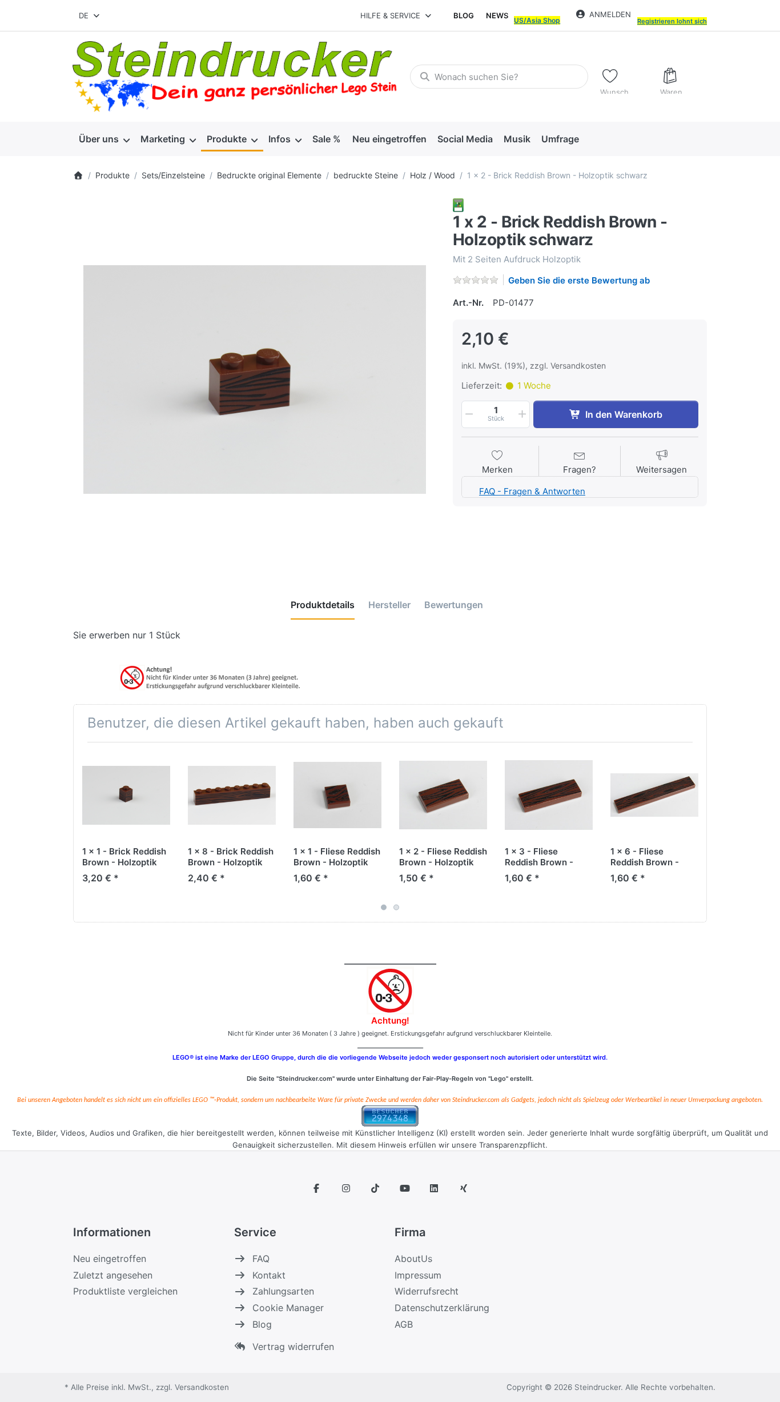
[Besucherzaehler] (390, 1114)
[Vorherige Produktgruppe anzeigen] (86, 832)
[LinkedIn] (434, 1188)
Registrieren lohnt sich (672, 21)
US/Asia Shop (537, 20)
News (497, 15)
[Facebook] (316, 1188)
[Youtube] (404, 1188)
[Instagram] (346, 1188)
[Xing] (463, 1188)
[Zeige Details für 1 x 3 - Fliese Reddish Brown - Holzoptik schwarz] (549, 795)
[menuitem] (104, 139)
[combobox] (90, 15)
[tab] (323, 605)
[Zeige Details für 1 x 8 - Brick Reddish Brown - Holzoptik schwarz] (232, 795)
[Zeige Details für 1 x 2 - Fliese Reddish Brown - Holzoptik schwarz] (443, 795)
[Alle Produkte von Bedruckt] (458, 204)
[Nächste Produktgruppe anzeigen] (693, 832)
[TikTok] (375, 1188)
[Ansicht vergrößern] (254, 379)
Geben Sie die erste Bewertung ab (579, 280)
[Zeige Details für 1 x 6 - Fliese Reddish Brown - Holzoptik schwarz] (654, 795)
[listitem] (254, 379)
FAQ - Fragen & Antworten (532, 491)
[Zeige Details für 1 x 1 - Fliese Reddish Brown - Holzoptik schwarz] (337, 795)
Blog (463, 15)
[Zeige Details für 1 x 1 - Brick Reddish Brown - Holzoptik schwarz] (126, 795)
